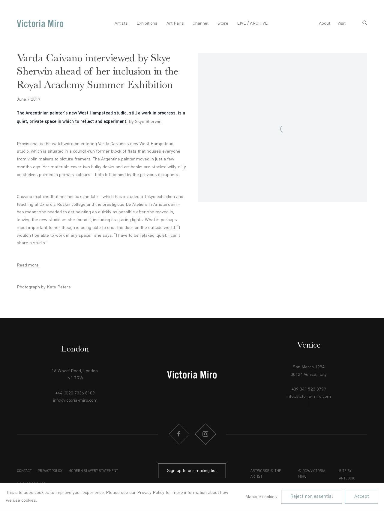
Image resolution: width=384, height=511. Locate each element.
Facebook (179, 434)
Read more (28, 265)
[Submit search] (364, 23)
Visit (342, 23)
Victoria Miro (40, 23)
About (324, 23)
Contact (24, 471)
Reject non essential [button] (311, 496)
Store (223, 23)
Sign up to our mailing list (192, 471)
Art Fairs (175, 23)
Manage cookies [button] (261, 497)
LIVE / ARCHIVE (252, 23)
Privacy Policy (50, 471)
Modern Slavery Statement (93, 471)
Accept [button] (361, 496)
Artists (121, 23)
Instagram (205, 434)
